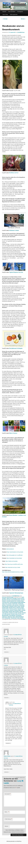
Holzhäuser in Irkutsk (14, 230)
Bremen (19, 598)
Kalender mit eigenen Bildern (15, 610)
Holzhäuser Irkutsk (13, 606)
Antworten (6, 652)
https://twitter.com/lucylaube (11, 561)
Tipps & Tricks (5, 14)
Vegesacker (4, 616)
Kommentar (7, 794)
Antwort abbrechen (20, 777)
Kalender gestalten (13, 609)
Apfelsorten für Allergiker (12, 598)
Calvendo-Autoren (6, 602)
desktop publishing (14, 602)
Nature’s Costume (13, 433)
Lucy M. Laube (21, 614)
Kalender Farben (5, 609)
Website (6, 826)
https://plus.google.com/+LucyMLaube (14, 555)
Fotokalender (15, 603)
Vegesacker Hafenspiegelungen (16, 593)
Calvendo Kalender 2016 (11, 601)
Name (7, 812)
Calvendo (9, 599)
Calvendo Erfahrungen (15, 599)
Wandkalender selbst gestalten (17, 618)
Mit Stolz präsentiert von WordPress (14, 841)
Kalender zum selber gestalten (15, 612)
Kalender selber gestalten (13, 611)
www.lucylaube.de (10, 549)
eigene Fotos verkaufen (7, 603)
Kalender (22, 606)
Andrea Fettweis (7, 756)
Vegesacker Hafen (11, 616)
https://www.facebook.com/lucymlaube (15, 552)
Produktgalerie (20, 11)
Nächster (23, 18)
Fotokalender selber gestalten (12, 605)
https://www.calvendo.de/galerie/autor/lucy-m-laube (12, 572)
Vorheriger (5, 18)
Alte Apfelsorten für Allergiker (15, 348)
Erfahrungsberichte (13, 14)
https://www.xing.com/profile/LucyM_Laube (14, 564)
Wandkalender (7, 618)
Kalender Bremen (12, 607)
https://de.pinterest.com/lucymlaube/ (14, 558)
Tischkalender (19, 615)
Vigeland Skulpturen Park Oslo (16, 272)
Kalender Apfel (5, 607)
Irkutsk (18, 606)
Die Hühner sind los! (13, 172)
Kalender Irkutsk (5, 610)
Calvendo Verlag (20, 601)
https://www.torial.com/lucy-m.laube (12, 567)
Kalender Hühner (21, 609)
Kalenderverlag (14, 614)
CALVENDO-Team (20, 32)
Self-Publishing (12, 615)
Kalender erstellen (20, 607)
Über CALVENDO (11, 11)
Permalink (23, 619)
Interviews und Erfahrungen (7, 597)
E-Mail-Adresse (8, 819)
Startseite (4, 11)
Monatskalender (5, 615)
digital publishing (21, 602)
